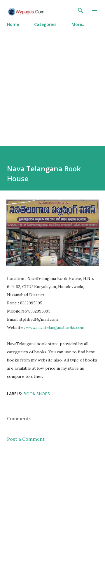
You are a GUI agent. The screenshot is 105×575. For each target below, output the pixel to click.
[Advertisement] (52, 83)
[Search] (80, 10)
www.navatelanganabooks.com (55, 327)
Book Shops (36, 393)
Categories (45, 24)
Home (13, 24)
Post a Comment (26, 439)
